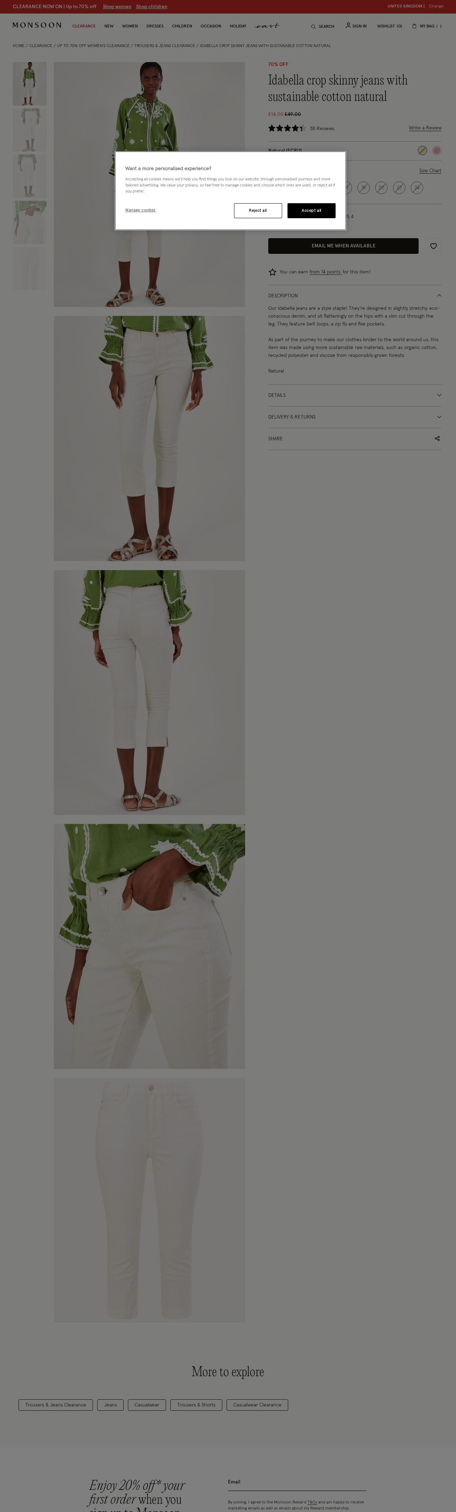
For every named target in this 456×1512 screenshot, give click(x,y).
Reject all (258, 210)
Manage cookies (140, 210)
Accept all (311, 210)
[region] (230, 190)
